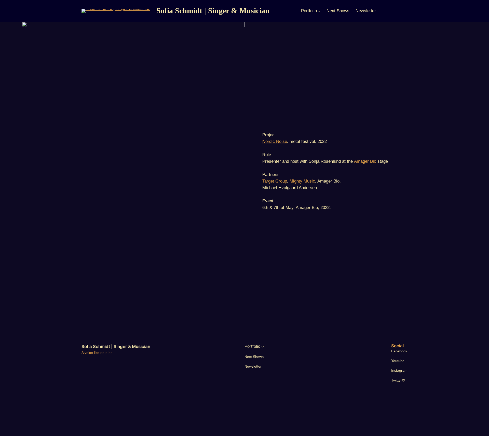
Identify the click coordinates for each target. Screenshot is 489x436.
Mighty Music (302, 181)
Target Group (274, 181)
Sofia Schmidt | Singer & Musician (212, 11)
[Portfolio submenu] (319, 11)
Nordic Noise (274, 141)
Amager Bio (365, 161)
